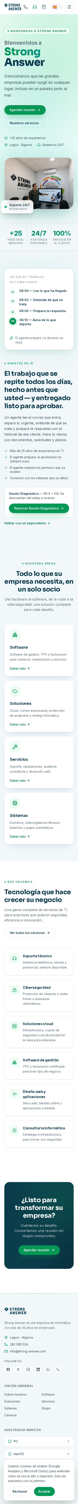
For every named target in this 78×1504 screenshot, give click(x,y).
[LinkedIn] (38, 1369)
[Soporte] (34, 7)
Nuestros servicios (24, 123)
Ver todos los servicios (27, 933)
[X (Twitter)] (18, 1369)
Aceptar (44, 1491)
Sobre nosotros (15, 1394)
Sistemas (10, 1408)
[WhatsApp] (48, 1369)
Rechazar (20, 1491)
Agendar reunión (22, 110)
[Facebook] (8, 1369)
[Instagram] (28, 1369)
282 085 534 (19, 1344)
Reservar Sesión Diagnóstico (36, 508)
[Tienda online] (43, 7)
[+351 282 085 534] (25, 7)
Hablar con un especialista (25, 523)
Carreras (10, 1415)
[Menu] (69, 7)
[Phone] (58, 1369)
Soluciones (12, 1401)
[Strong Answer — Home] (12, 7)
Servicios (48, 1401)
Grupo (46, 1408)
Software (48, 1394)
